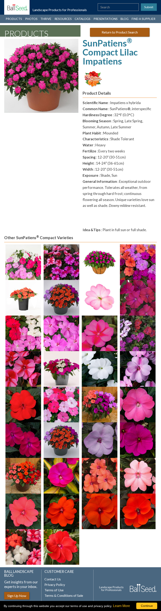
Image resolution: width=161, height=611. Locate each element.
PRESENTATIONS (105, 19)
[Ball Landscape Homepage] (17, 7)
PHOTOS (31, 19)
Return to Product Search (120, 32)
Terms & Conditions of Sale (63, 595)
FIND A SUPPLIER (143, 19)
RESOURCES (63, 19)
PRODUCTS (14, 19)
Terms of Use (54, 590)
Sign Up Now (16, 596)
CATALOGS (82, 19)
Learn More (121, 606)
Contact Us (52, 579)
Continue (147, 605)
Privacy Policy (54, 585)
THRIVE (45, 19)
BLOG (125, 19)
